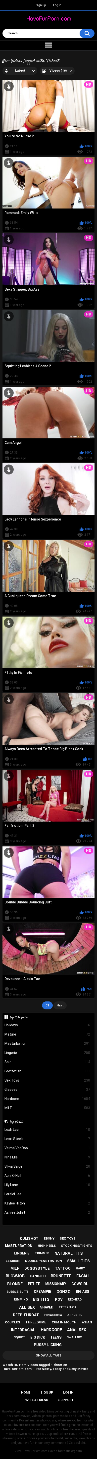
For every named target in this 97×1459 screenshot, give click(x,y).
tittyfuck (67, 1307)
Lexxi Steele (47, 1139)
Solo (47, 1062)
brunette (61, 1276)
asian (87, 1322)
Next (60, 1005)
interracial (23, 1330)
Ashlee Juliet (47, 1212)
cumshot (29, 1238)
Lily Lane (47, 1185)
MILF (47, 1108)
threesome (35, 1322)
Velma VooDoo (47, 1148)
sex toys (68, 1238)
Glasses (47, 1090)
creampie (42, 1292)
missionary (55, 1284)
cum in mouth (64, 1322)
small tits (78, 1261)
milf (14, 1268)
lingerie (21, 1253)
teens (55, 1337)
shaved (46, 1307)
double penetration (43, 1261)
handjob (38, 1276)
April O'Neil (47, 1176)
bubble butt (17, 1292)
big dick (37, 1337)
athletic (75, 1315)
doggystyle (37, 1268)
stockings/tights (76, 1246)
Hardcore (47, 1099)
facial (83, 1276)
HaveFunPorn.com (35, 1451)
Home (25, 1392)
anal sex (76, 1329)
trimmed (42, 1253)
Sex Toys (47, 1080)
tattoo (63, 1268)
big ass (82, 1292)
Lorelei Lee (47, 1194)
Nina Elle (47, 1157)
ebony (49, 1238)
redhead (75, 1299)
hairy (80, 1268)
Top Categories (19, 1017)
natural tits (68, 1253)
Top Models (17, 1122)
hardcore (51, 1329)
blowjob (15, 1276)
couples (12, 1322)
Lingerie (47, 1053)
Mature (47, 1034)
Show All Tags (48, 1355)
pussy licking (48, 1345)
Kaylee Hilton (47, 1203)
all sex (27, 1307)
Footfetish (47, 1071)
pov (59, 1299)
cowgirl (79, 1284)
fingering (53, 1315)
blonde (15, 1284)
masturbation (18, 1246)
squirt (19, 1337)
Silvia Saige (47, 1166)
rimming (21, 1299)
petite (34, 1284)
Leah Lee (47, 1130)
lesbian (13, 1261)
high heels (47, 1246)
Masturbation (47, 1043)
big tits (41, 1299)
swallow (74, 1337)
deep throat (26, 1315)
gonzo (63, 1291)
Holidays (47, 1025)
